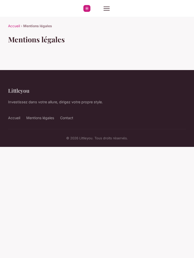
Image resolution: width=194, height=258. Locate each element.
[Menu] (107, 9)
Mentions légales (40, 118)
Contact (66, 118)
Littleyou (19, 90)
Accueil (14, 26)
